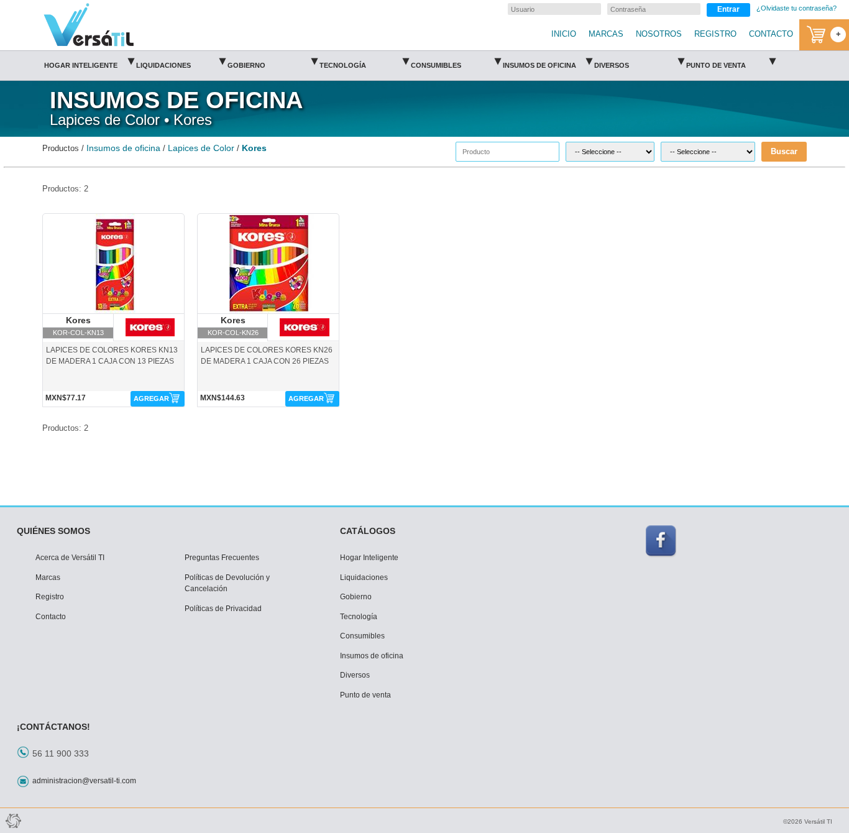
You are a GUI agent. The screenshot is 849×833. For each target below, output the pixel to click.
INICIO (563, 34)
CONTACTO (771, 34)
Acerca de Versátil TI (69, 557)
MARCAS (606, 34)
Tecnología (364, 61)
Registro (49, 596)
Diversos (639, 61)
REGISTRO (715, 34)
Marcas (47, 577)
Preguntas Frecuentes (222, 557)
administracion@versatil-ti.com (84, 780)
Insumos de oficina (548, 61)
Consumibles (456, 61)
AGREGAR (151, 398)
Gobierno (272, 61)
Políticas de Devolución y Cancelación (227, 583)
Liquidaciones (181, 61)
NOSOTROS (659, 34)
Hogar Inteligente (89, 61)
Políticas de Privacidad (223, 608)
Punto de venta (731, 61)
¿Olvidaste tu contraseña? (796, 8)
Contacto (50, 616)
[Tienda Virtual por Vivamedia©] (12, 820)
